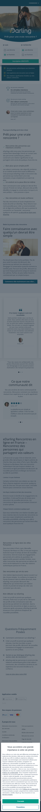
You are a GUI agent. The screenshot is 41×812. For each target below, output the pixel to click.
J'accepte (20, 801)
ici (20, 793)
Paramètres (5, 789)
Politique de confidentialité (10, 772)
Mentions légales (7, 794)
